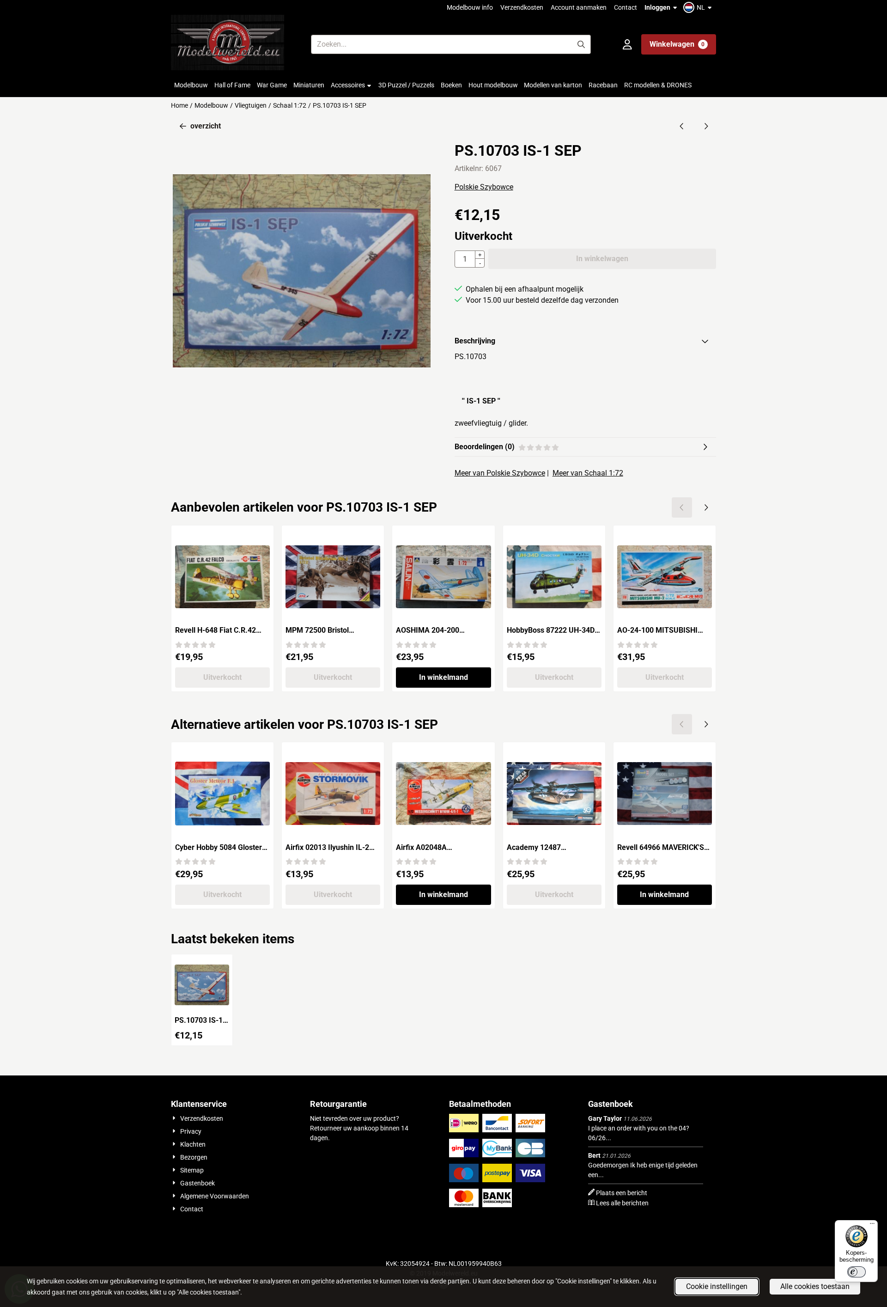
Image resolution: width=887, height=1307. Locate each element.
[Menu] (872, 1225)
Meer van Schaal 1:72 (588, 473)
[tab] (585, 341)
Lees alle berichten (622, 1203)
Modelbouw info (470, 7)
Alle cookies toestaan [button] (815, 1286)
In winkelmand (443, 677)
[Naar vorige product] (682, 126)
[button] (698, 7)
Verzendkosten (521, 7)
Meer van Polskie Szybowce (500, 473)
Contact (625, 7)
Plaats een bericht (621, 1193)
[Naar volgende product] (706, 126)
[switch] (856, 1271)
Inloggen (657, 7)
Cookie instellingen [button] (716, 1286)
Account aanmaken (579, 7)
